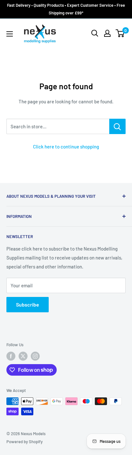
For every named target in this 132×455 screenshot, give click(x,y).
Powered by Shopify (24, 441)
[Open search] (94, 33)
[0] (120, 33)
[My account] (107, 33)
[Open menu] (9, 33)
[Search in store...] (117, 126)
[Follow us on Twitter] (23, 356)
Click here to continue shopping (66, 146)
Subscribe (27, 304)
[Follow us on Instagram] (35, 356)
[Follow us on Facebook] (10, 356)
